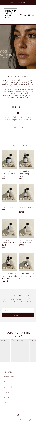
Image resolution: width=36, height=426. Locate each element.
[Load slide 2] (17, 137)
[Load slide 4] (21, 137)
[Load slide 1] (15, 137)
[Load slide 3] (19, 137)
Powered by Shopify (25, 420)
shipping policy (9, 382)
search (6, 403)
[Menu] (33, 14)
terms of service (9, 392)
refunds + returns (9, 376)
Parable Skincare (14, 420)
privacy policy (8, 387)
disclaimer (7, 397)
